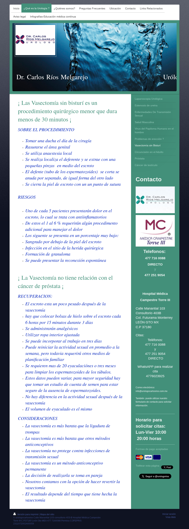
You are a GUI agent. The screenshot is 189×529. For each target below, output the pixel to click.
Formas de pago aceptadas (152, 449)
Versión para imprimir (28, 514)
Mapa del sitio (47, 514)
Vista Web (171, 517)
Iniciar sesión (169, 514)
